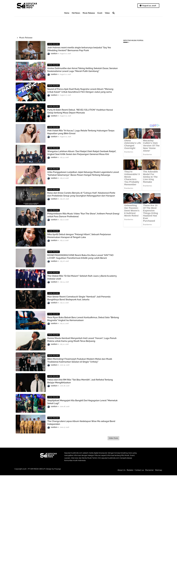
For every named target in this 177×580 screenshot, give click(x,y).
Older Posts (113, 438)
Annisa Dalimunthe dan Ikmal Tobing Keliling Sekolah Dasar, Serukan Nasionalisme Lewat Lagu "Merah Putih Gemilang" (82, 69)
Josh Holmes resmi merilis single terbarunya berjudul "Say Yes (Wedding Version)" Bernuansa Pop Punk (79, 49)
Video (107, 13)
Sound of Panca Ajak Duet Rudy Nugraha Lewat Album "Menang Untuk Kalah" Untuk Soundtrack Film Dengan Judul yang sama (80, 90)
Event (99, 13)
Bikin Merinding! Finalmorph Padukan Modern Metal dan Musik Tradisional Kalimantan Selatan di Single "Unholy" (79, 360)
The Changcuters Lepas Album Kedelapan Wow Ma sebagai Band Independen (81, 422)
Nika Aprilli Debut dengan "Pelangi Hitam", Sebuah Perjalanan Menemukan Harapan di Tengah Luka (79, 235)
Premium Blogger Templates (71, 471)
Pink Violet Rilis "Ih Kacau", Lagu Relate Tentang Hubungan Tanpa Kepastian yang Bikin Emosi (80, 132)
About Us (121, 470)
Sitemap (158, 470)
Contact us (139, 470)
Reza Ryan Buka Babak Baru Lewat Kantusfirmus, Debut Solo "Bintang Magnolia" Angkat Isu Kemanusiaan (83, 319)
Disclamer (149, 470)
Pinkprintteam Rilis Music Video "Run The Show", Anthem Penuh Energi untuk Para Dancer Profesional (83, 215)
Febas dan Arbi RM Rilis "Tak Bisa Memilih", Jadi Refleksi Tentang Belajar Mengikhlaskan (80, 381)
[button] (113, 13)
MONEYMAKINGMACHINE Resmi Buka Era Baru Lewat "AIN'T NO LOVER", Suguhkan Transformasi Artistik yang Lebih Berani (80, 256)
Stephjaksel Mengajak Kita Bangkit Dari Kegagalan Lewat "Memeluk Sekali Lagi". (82, 402)
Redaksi (130, 470)
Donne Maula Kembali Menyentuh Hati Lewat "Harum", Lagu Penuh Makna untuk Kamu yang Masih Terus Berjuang (81, 339)
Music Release (89, 13)
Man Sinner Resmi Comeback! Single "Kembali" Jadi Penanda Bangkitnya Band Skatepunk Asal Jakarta (79, 298)
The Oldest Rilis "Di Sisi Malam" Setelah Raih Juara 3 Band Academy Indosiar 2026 (82, 277)
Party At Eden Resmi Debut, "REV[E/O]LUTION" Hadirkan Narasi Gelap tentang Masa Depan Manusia (80, 111)
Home (66, 13)
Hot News (76, 13)
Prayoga (57, 469)
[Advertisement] (61, 25)
